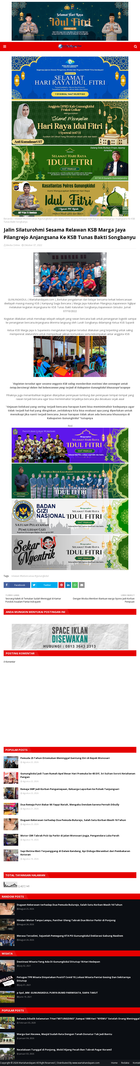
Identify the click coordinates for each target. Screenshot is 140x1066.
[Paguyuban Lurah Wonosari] (70, 461)
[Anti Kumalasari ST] (70, 144)
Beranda (8, 218)
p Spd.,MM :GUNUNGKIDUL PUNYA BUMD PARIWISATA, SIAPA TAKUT (57, 992)
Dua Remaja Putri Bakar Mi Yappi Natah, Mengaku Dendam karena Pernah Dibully (69, 804)
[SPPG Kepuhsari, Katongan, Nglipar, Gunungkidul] (70, 533)
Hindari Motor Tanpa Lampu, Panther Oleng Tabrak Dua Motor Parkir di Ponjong (66, 920)
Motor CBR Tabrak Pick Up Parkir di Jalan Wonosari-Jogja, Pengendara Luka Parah (69, 835)
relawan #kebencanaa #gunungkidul (33, 218)
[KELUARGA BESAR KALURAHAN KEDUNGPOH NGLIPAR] (70, 497)
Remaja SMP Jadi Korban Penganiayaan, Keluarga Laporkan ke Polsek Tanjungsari (69, 789)
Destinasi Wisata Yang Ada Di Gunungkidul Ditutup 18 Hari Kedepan (58, 961)
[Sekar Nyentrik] (70, 569)
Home (114, 1062)
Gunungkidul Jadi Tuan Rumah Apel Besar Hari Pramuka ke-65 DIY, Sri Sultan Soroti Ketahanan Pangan (77, 775)
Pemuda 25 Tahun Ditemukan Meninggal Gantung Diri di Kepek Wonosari (65, 758)
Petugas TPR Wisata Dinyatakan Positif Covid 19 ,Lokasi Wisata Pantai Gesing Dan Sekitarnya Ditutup (74, 978)
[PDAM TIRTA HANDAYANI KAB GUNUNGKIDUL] (70, 99)
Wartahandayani (27, 1062)
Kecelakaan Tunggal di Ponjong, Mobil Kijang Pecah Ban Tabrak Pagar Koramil (64, 1049)
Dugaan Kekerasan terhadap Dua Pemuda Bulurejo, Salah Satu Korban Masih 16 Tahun (73, 820)
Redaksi (125, 1062)
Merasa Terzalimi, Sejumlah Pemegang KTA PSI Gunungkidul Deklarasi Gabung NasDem (70, 935)
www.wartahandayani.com (86, 1062)
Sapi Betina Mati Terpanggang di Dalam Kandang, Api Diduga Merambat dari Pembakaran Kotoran (75, 852)
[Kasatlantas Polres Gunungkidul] (70, 215)
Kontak (136, 1062)
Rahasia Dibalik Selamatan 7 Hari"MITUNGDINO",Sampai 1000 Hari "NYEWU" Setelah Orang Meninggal (78, 1018)
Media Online (13, 245)
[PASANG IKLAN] (70, 648)
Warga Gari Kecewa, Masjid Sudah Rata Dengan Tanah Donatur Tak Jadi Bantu (64, 1034)
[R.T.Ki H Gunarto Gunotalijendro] (70, 179)
